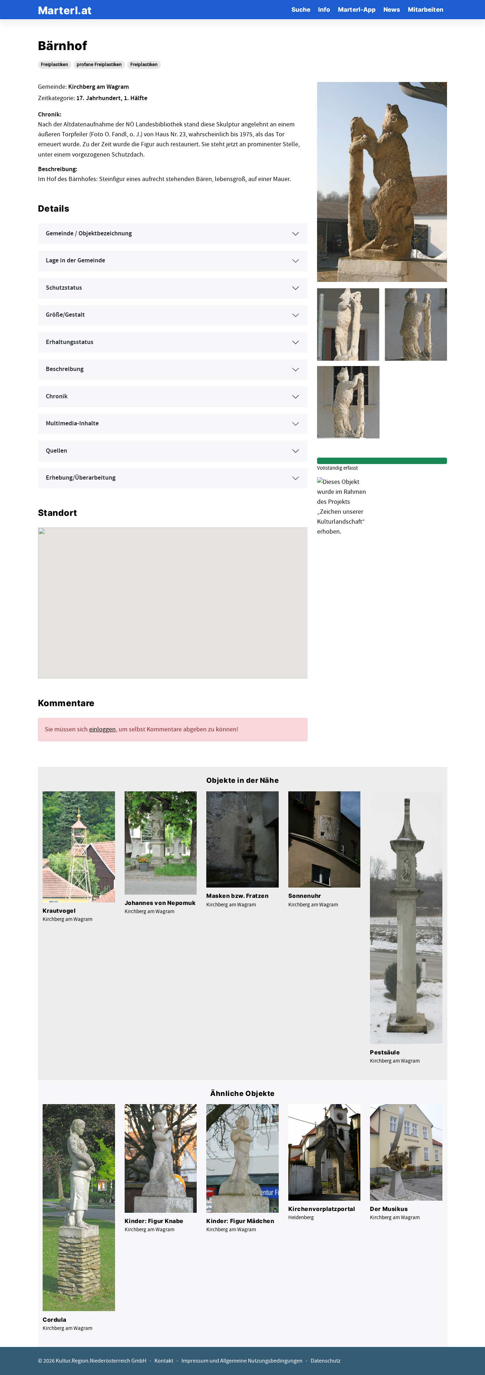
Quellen (56, 451)
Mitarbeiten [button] (425, 9)
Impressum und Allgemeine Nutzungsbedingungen (242, 1361)
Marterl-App (357, 9)
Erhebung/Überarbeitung (80, 478)
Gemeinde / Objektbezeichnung (89, 233)
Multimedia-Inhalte (72, 423)
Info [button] (324, 9)
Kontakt (163, 1361)
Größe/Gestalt (65, 315)
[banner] (65, 9)
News (391, 9)
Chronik (56, 396)
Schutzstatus (64, 288)
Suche (300, 9)
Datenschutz (325, 1361)
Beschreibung (64, 369)
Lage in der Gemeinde (75, 260)
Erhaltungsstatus (69, 342)
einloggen (102, 729)
